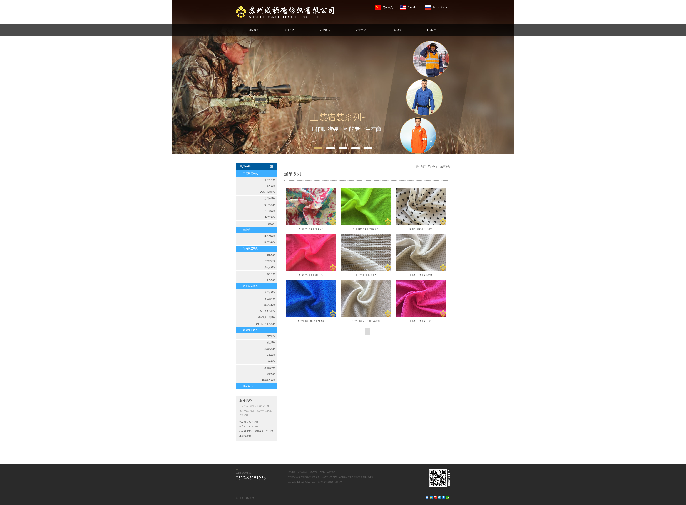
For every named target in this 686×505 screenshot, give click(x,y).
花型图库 (271, 223)
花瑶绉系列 (269, 349)
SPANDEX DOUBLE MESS (311, 321)
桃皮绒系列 (269, 305)
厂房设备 (397, 30)
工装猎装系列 (250, 173)
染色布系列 (269, 236)
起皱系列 (271, 361)
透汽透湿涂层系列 (266, 317)
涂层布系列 (269, 198)
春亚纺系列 (269, 292)
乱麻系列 (271, 355)
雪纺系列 (271, 374)
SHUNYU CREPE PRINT (310, 229)
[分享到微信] (447, 497)
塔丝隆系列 (269, 298)
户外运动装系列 (251, 286)
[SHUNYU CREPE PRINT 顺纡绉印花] (311, 206)
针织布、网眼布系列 (265, 324)
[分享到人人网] (443, 497)
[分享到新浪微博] (435, 497)
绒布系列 (271, 273)
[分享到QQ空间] (431, 497)
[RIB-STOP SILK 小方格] (421, 252)
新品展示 (248, 386)
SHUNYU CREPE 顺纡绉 (311, 275)
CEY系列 (271, 336)
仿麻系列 (271, 255)
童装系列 (248, 229)
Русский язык (440, 7)
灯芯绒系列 (269, 261)
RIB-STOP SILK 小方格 (421, 275)
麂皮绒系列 (269, 267)
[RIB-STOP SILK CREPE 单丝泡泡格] (366, 252)
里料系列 (271, 186)
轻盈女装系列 (250, 330)
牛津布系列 (269, 180)
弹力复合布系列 (267, 311)
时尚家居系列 (250, 248)
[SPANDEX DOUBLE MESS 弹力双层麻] (311, 298)
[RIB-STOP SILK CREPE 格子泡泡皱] (421, 298)
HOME (322, 472)
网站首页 (254, 30)
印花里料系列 (268, 380)
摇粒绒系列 (269, 211)
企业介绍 (289, 30)
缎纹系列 (271, 342)
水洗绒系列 (269, 367)
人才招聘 (331, 472)
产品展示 (325, 30)
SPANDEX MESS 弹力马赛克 (366, 321)
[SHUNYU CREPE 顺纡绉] (311, 252)
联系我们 (432, 30)
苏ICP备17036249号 (245, 498)
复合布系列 (269, 205)
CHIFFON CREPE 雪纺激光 (366, 229)
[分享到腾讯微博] (439, 497)
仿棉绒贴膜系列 (267, 192)
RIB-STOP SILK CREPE (366, 275)
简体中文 (388, 7)
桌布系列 (271, 280)
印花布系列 (269, 242)
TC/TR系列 (270, 217)
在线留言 (312, 472)
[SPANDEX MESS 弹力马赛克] (366, 298)
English (412, 7)
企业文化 (361, 30)
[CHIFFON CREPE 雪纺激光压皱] (366, 206)
